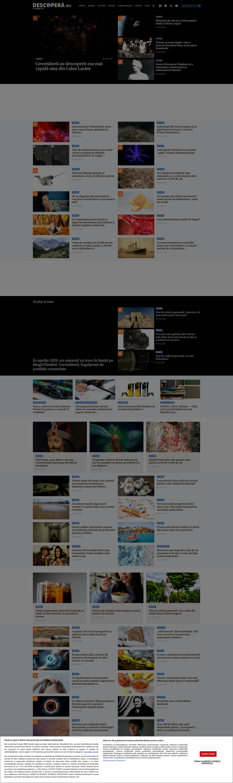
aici (35, 769)
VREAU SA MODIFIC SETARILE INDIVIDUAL (207, 762)
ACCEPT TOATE (208, 754)
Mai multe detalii (91, 752)
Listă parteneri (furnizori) (114, 760)
